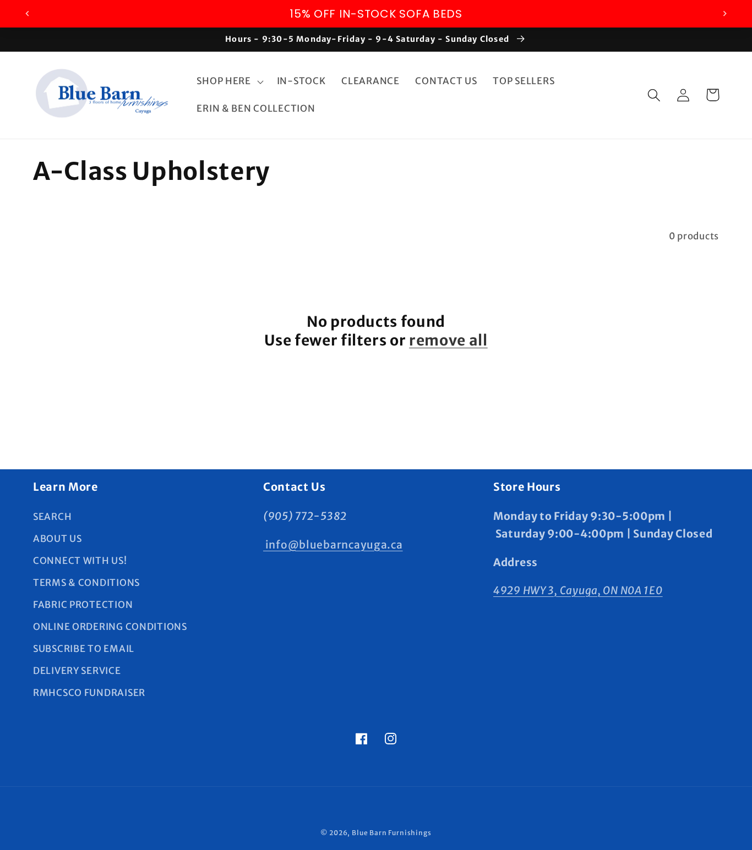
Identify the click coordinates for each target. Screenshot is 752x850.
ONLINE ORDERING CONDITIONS (110, 627)
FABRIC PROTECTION (83, 605)
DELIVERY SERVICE (77, 671)
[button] (229, 81)
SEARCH (52, 517)
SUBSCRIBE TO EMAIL (83, 649)
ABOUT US (57, 539)
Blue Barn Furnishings (392, 833)
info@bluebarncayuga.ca (333, 544)
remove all (448, 340)
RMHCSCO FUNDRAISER (89, 693)
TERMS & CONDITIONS (86, 583)
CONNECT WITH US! (80, 561)
